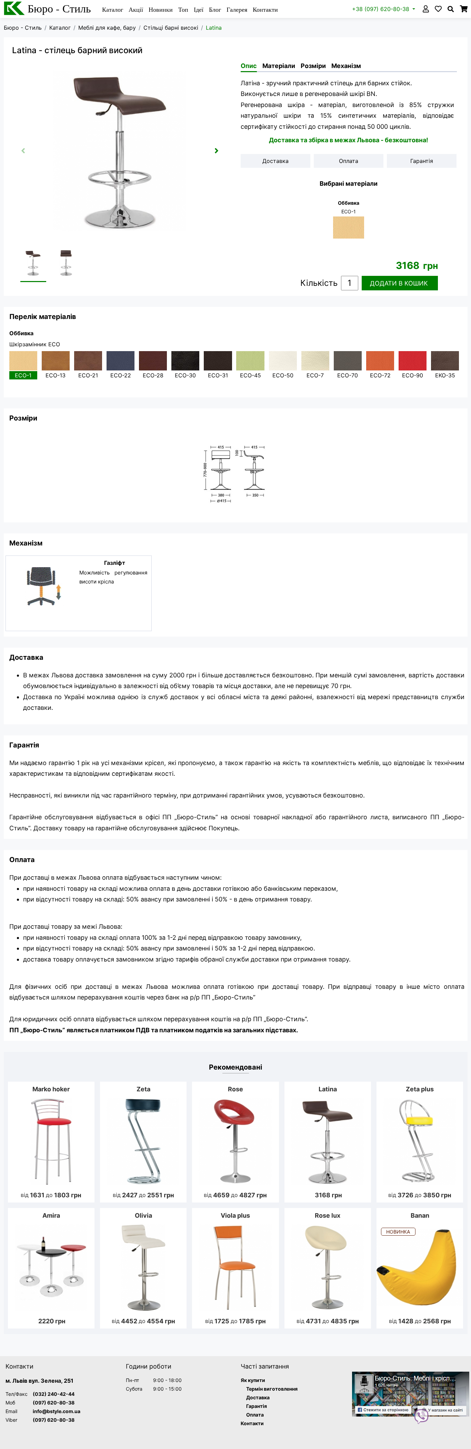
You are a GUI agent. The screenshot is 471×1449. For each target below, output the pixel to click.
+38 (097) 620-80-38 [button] (381, 9)
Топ (183, 9)
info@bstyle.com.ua (56, 1411)
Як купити (253, 1380)
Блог (215, 9)
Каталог (112, 9)
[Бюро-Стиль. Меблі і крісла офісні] (410, 1394)
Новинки (161, 9)
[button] (216, 150)
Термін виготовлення (272, 1389)
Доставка (258, 1397)
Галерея (237, 9)
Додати (399, 283)
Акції (136, 9)
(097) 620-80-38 (53, 1402)
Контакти (265, 9)
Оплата (255, 1415)
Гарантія (256, 1406)
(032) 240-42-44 (53, 1394)
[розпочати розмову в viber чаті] (421, 1415)
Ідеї (198, 9)
